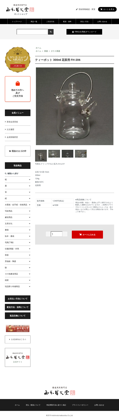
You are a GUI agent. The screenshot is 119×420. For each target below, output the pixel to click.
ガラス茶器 (55, 51)
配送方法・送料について (18, 307)
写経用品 (8, 211)
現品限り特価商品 (12, 286)
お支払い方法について (18, 298)
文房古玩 (8, 223)
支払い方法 (84, 21)
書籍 (7, 230)
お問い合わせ (102, 21)
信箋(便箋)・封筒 (12, 249)
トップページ (17, 21)
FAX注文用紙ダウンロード (86, 32)
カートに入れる (89, 234)
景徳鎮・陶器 (10, 261)
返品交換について (18, 315)
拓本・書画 (9, 236)
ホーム (38, 48)
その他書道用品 (11, 274)
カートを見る (108, 9)
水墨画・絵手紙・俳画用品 (16, 205)
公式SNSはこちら (18, 339)
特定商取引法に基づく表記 (56, 405)
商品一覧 (34, 21)
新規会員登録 (12, 122)
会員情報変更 (12, 137)
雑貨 (7, 280)
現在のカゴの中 (19, 151)
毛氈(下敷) (9, 242)
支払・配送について (33, 405)
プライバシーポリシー (80, 405)
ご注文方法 (50, 21)
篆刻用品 (8, 217)
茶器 (46, 51)
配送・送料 (67, 21)
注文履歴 (10, 129)
